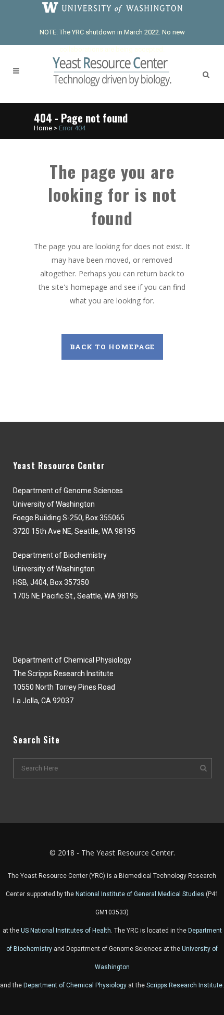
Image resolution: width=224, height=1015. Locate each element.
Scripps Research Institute (184, 985)
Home (43, 128)
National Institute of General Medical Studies (140, 894)
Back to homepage (112, 346)
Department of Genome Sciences (114, 948)
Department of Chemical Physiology (75, 985)
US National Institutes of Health (66, 930)
